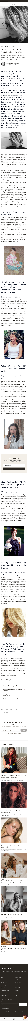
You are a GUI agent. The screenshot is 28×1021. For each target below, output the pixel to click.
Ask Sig (23, 730)
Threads (16, 1011)
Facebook (19, 1011)
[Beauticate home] (14, 4)
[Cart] (25, 4)
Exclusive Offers (18, 987)
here (20, 601)
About (2, 977)
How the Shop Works (5, 990)
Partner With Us (18, 992)
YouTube (13, 1011)
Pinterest (9, 709)
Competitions (3, 987)
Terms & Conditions (18, 985)
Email (17, 709)
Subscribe (14, 468)
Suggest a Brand (4, 995)
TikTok (6, 1011)
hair (13, 46)
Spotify (23, 1011)
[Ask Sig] (24, 1017)
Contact (16, 995)
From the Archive (18, 979)
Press (2, 979)
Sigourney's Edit (18, 977)
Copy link (6, 712)
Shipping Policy (17, 990)
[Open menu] (2, 4)
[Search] (22, 4)
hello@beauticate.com (5, 1008)
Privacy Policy (3, 985)
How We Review (18, 982)
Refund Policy (3, 992)
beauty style (5, 46)
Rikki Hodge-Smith (9, 63)
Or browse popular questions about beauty (14, 733)
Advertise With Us (4, 982)
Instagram (2, 1011)
